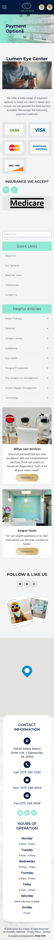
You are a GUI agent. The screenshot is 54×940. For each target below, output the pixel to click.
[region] (27, 677)
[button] (4, 7)
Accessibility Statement (14, 932)
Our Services (12, 265)
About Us (10, 255)
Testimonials (12, 285)
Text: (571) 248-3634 (27, 788)
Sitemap (46, 932)
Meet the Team (13, 275)
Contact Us (11, 294)
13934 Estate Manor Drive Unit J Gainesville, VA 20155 (27, 752)
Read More (27, 477)
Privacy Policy (34, 932)
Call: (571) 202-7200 (27, 772)
